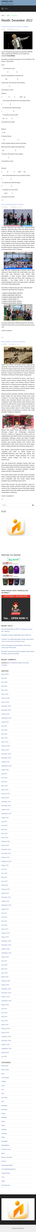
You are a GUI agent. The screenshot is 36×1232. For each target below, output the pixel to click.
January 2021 (5, 937)
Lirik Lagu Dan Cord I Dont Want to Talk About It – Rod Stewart (15, 26)
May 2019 (4, 1016)
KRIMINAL (4, 1117)
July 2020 (4, 961)
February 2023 (5, 841)
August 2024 (5, 770)
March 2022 (4, 885)
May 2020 (4, 969)
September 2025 (6, 718)
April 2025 (4, 738)
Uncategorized (5, 1185)
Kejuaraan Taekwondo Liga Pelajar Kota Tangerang (12, 204)
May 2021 (4, 921)
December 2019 (6, 989)
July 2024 (4, 774)
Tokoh (3, 1181)
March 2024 (4, 790)
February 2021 (5, 933)
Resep (3, 1153)
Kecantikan (4, 1105)
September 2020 (6, 953)
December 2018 (6, 1036)
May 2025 (4, 734)
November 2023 (6, 805)
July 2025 (4, 726)
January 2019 (5, 1032)
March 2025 (4, 742)
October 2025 (5, 714)
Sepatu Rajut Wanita (7, 1165)
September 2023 (6, 813)
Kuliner (3, 1121)
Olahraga (4, 207)
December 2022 (6, 849)
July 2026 (4, 678)
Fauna (3, 1085)
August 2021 (5, 909)
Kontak (3, 1113)
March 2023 (4, 837)
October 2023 (5, 809)
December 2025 (6, 706)
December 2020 (6, 941)
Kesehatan (4, 1109)
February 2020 (5, 981)
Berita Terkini (5, 1069)
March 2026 (4, 694)
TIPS (2, 1177)
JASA (2, 1101)
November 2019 (6, 993)
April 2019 (4, 1021)
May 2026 (4, 686)
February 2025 (5, 746)
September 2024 (6, 766)
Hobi (2, 1093)
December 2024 (6, 754)
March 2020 (4, 977)
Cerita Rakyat (5, 1077)
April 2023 (4, 833)
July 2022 (4, 869)
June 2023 (4, 825)
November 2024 (6, 758)
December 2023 (6, 801)
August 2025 (5, 722)
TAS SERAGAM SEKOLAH (8, 1169)
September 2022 (6, 861)
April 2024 (4, 786)
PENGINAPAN (5, 1145)
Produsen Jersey (6, 1149)
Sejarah (3, 344)
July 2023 (4, 821)
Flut (2, 1089)
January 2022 (5, 893)
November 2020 (6, 945)
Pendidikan (4, 1141)
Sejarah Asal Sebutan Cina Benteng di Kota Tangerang (13, 341)
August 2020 (5, 957)
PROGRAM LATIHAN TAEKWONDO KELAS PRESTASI (16, 635)
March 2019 (4, 1024)
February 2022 (5, 889)
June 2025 (4, 730)
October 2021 (5, 901)
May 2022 (4, 877)
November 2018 (6, 1040)
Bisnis (3, 1074)
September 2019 (6, 1001)
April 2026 (4, 690)
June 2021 (4, 917)
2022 (8, 15)
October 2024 (5, 762)
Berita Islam (4, 1066)
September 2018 (6, 1048)
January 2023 (5, 845)
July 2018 (4, 1056)
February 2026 (5, 698)
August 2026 (5, 674)
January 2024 (5, 798)
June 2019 (4, 1013)
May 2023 (4, 829)
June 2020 (4, 965)
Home (3, 15)
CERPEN (3, 1081)
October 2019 (5, 997)
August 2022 (5, 865)
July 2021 (4, 913)
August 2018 (5, 1052)
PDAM (3, 1137)
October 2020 (5, 949)
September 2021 (6, 905)
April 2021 (4, 925)
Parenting (4, 1133)
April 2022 (4, 881)
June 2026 (4, 682)
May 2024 (4, 782)
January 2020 (5, 985)
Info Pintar (4, 1097)
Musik (3, 29)
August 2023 (5, 817)
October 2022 (5, 857)
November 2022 (6, 853)
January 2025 (5, 750)
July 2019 (4, 1008)
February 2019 (5, 1028)
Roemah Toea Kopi (6, 1157)
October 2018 (5, 1044)
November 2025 (6, 710)
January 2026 (5, 702)
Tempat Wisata (5, 1173)
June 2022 (4, 873)
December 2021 (6, 897)
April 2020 (4, 973)
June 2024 (4, 778)
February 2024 (5, 793)
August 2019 (5, 1005)
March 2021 (4, 929)
